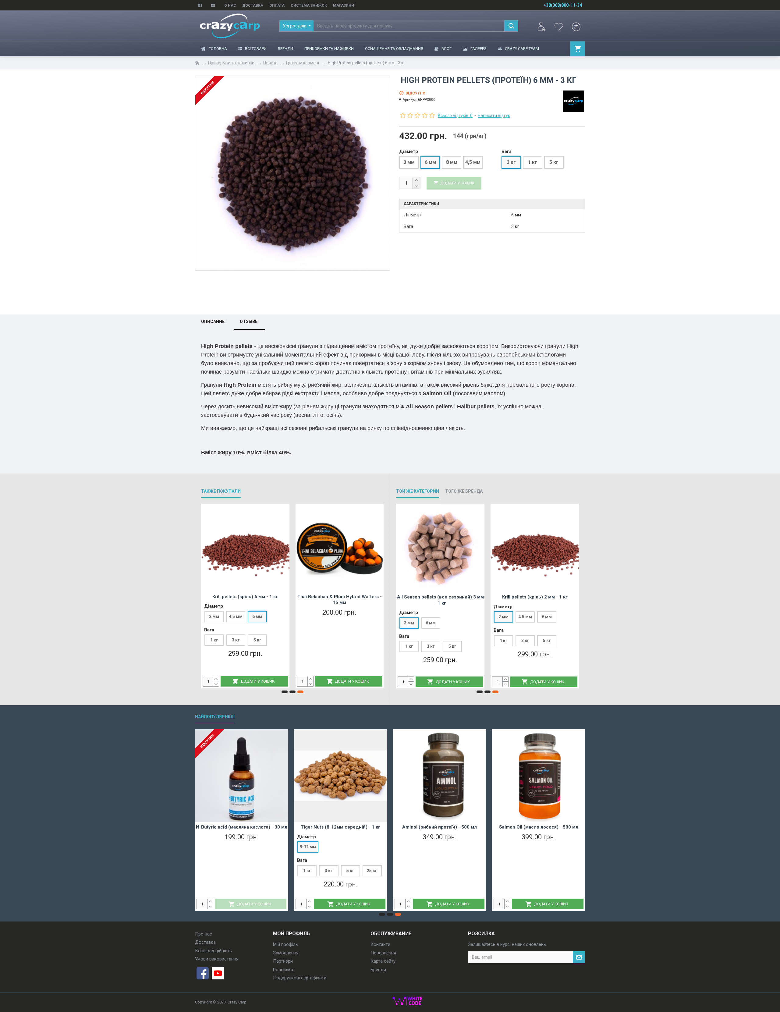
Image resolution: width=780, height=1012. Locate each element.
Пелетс (270, 62)
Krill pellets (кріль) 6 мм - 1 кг (245, 596)
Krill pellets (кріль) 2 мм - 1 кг (535, 597)
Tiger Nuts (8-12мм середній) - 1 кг (340, 827)
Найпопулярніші (215, 716)
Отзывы (249, 321)
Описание (213, 321)
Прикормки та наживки (231, 62)
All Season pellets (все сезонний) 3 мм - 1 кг (440, 600)
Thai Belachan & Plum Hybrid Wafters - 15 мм (339, 599)
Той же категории (417, 491)
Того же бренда (464, 491)
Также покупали (221, 491)
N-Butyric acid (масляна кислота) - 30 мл (241, 827)
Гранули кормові (302, 62)
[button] (285, 692)
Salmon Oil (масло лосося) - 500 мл (538, 827)
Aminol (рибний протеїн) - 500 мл (439, 827)
